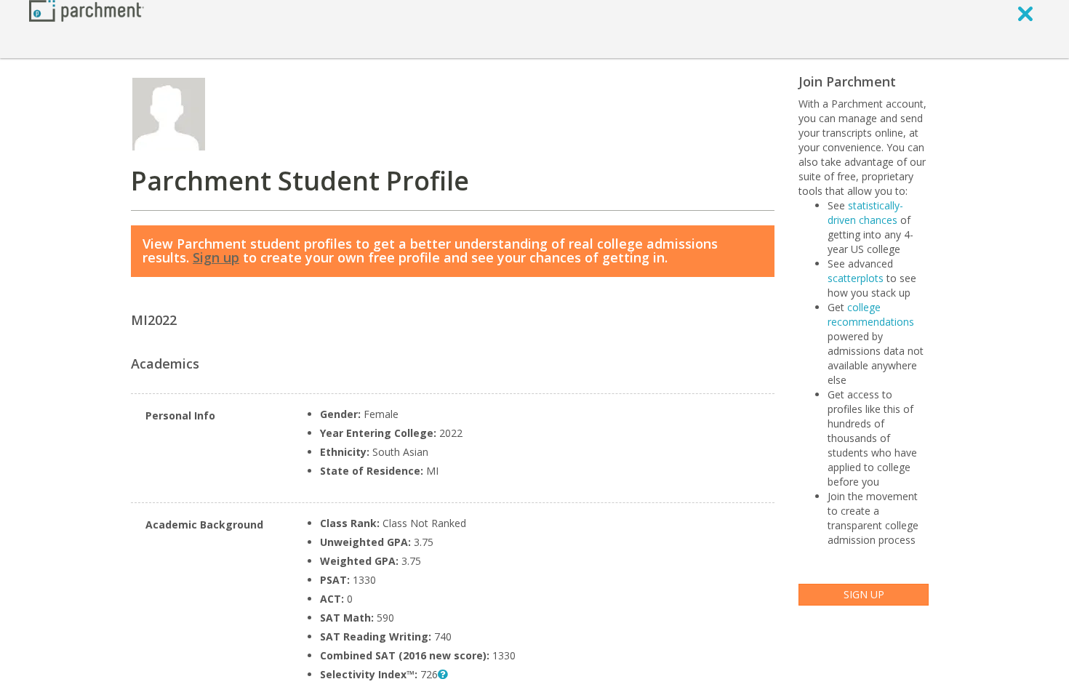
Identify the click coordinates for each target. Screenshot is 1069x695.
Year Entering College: (378, 433)
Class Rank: (351, 523)
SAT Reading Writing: (375, 636)
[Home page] (86, 10)
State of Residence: (371, 471)
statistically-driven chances (865, 212)
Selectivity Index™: (368, 674)
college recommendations (871, 314)
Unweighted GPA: (367, 542)
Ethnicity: (344, 452)
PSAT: (335, 580)
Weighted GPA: (359, 561)
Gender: (340, 414)
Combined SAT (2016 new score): (404, 655)
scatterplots (856, 278)
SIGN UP (864, 594)
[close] (1025, 13)
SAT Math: (347, 617)
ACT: (332, 599)
